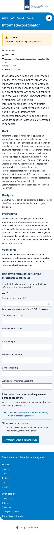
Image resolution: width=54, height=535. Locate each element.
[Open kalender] (49, 304)
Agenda (30, 18)
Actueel (20, 18)
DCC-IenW (9, 18)
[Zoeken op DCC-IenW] (49, 18)
